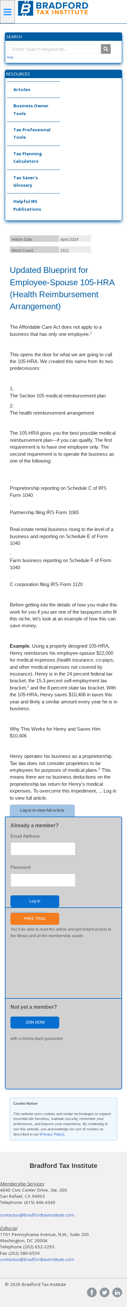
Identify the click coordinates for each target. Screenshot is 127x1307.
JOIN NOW (35, 1022)
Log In (34, 901)
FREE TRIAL (35, 918)
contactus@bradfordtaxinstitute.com (37, 1215)
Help (10, 57)
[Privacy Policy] (52, 1134)
